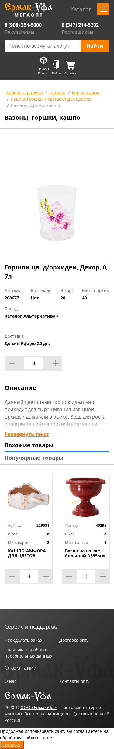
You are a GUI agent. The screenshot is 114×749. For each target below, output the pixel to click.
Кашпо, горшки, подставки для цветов (51, 99)
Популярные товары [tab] (34, 457)
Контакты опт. (74, 681)
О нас (10, 681)
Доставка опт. (73, 640)
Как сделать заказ (23, 640)
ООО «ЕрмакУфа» (38, 707)
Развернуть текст (27, 434)
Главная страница (24, 92)
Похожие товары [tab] (29, 445)
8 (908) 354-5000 (23, 25)
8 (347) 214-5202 (80, 25)
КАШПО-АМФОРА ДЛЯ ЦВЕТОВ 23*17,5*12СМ (27, 555)
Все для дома (85, 92)
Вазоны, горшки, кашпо (35, 105)
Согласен (12, 745)
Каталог (57, 92)
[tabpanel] (57, 197)
